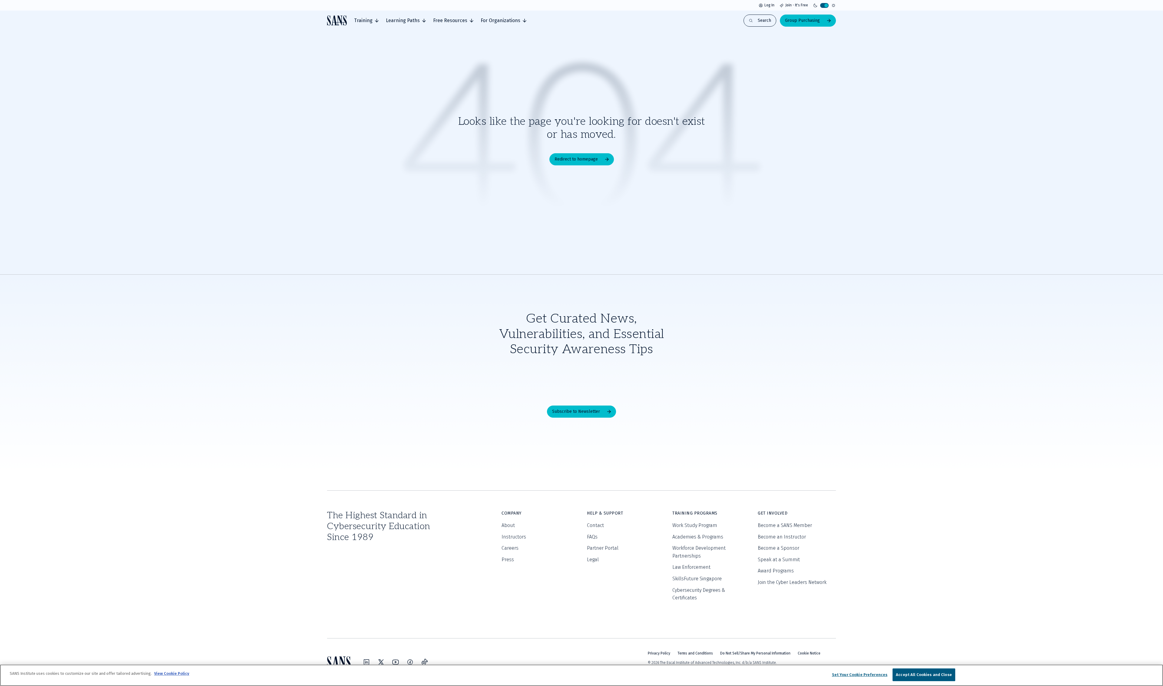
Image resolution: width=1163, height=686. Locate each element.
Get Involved (772, 513)
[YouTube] (395, 662)
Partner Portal (602, 548)
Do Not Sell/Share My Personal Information (755, 653)
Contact (595, 525)
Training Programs (694, 513)
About (508, 525)
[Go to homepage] (337, 20)
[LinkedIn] (366, 662)
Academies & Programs (697, 537)
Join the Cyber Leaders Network (792, 582)
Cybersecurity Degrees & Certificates (698, 594)
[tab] (366, 20)
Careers (510, 548)
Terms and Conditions (695, 653)
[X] (381, 662)
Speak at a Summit (779, 559)
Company (512, 513)
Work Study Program (694, 525)
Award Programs (776, 571)
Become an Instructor (782, 537)
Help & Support (605, 513)
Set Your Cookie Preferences (860, 674)
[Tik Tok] (424, 662)
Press (508, 559)
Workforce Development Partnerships (699, 552)
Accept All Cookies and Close (924, 674)
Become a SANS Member (785, 525)
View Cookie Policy (171, 673)
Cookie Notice (809, 653)
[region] (581, 675)
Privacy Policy (659, 653)
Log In (769, 5)
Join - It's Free (796, 5)
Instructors (514, 537)
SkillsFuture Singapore (697, 579)
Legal (593, 559)
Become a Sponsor (778, 548)
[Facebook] (410, 662)
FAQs (592, 537)
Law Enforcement (691, 567)
